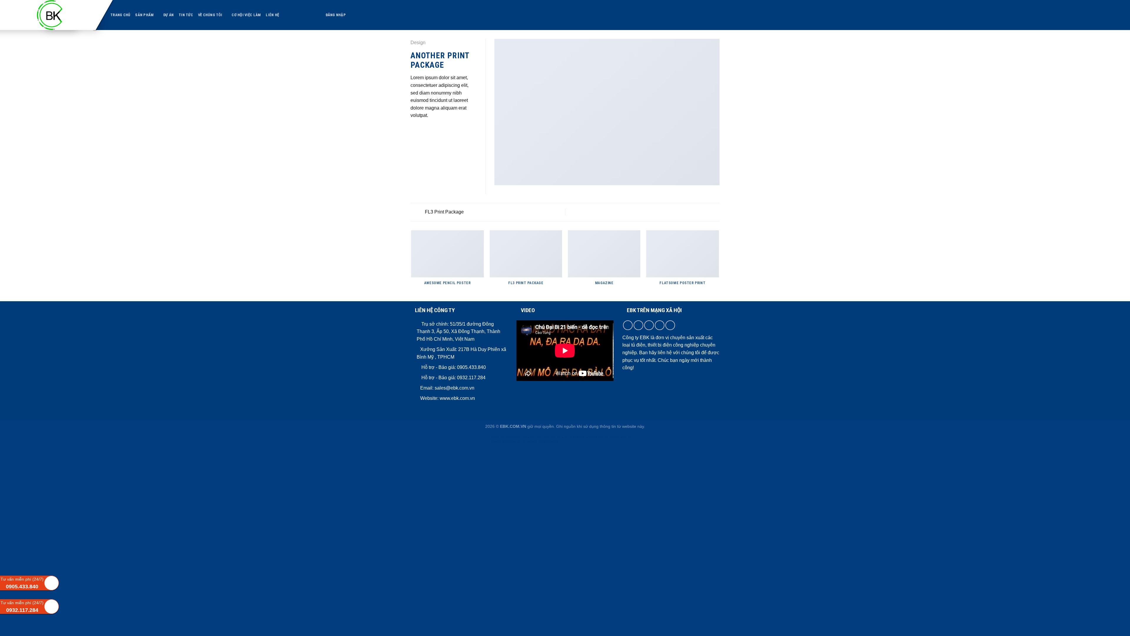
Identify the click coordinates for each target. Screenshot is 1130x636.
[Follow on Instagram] (638, 325)
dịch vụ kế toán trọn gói (545, 436)
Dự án (168, 15)
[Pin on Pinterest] (435, 129)
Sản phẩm (144, 15)
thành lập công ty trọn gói (508, 436)
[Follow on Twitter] (649, 325)
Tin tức (186, 15)
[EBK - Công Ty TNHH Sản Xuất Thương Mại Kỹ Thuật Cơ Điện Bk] (62, 15)
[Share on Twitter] (421, 129)
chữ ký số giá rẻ (574, 436)
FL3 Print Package (444, 211)
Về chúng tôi (210, 15)
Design (418, 42)
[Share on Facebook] (414, 129)
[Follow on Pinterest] (670, 325)
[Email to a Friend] (428, 129)
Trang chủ (120, 15)
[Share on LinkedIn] (443, 129)
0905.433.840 (471, 367)
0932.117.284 (471, 377)
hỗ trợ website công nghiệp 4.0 (539, 441)
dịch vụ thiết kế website (603, 436)
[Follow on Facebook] (628, 325)
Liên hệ (272, 15)
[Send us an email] (659, 325)
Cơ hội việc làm (246, 15)
